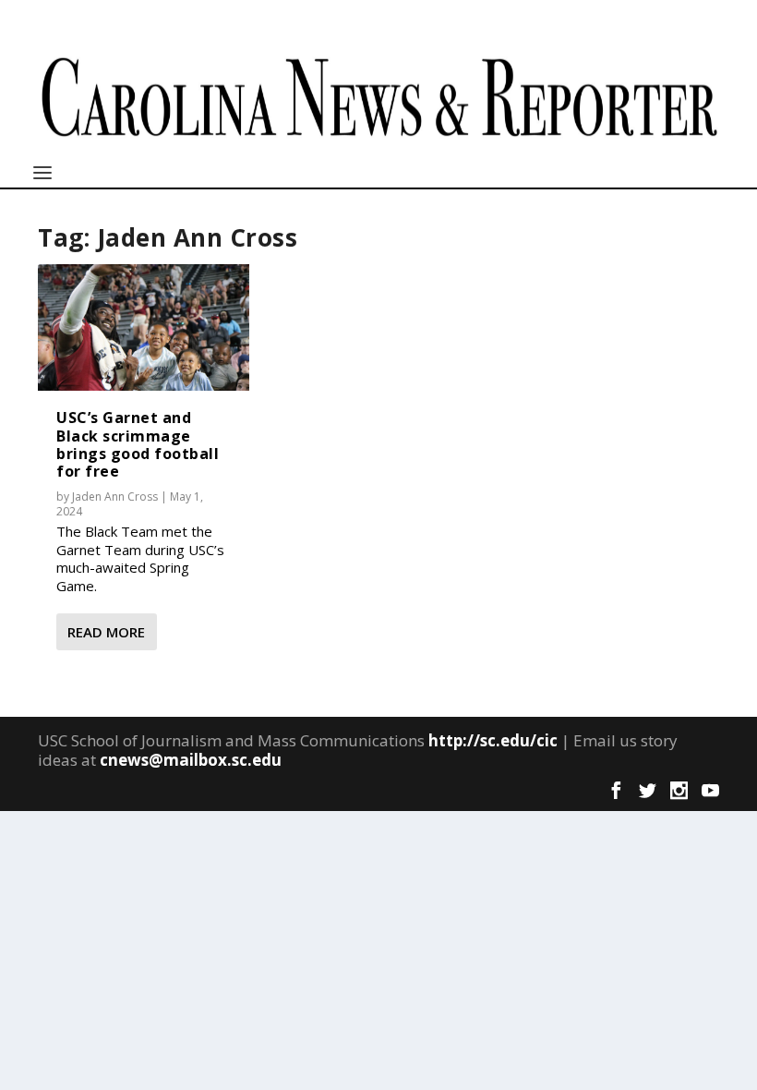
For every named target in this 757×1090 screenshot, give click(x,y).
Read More (106, 632)
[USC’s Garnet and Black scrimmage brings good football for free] (143, 328)
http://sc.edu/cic (493, 740)
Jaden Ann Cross (115, 496)
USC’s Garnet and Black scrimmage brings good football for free (137, 444)
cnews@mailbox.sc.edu (191, 759)
